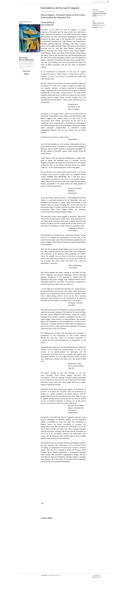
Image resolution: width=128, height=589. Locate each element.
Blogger (26, 74)
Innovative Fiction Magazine (26, 58)
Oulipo (94, 575)
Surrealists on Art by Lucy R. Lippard (60, 7)
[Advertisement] (63, 567)
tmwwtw (49, 575)
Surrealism (100, 27)
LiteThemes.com (57, 575)
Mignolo (99, 575)
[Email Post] (42, 503)
